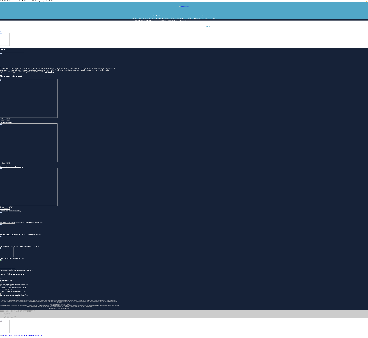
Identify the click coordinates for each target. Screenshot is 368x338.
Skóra (178, 18)
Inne (183, 18)
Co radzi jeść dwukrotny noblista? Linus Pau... (14, 284)
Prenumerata (235, 29)
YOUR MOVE (199, 29)
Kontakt (227, 26)
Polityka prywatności (10, 316)
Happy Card (147, 29)
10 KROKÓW (137, 29)
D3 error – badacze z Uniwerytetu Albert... (13, 288)
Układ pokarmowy (166, 18)
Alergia (156, 15)
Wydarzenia (165, 21)
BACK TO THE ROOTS (160, 29)
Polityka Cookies (8, 317)
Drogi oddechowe (149, 18)
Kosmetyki (201, 18)
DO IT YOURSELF (187, 29)
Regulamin (7, 313)
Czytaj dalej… (49, 72)
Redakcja (225, 29)
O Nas (218, 29)
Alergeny (136, 18)
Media (184, 21)
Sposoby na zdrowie (144, 21)
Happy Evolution (166, 26)
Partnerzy (176, 21)
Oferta (6, 314)
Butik (208, 26)
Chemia (209, 18)
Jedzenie (192, 18)
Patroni (178, 24)
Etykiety (200, 15)
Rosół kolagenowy (6, 280)
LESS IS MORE (174, 29)
